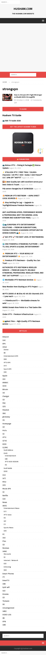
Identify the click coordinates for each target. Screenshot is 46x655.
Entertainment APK (11, 356)
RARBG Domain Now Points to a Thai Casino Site (21, 307)
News (4, 502)
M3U (4, 482)
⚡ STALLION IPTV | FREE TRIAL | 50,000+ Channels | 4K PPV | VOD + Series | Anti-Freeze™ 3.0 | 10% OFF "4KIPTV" (22, 175)
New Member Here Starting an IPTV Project (20, 287)
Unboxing (7, 567)
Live (4, 475)
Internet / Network (11, 560)
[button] (42, 20)
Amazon (5, 337)
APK (4, 344)
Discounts (7, 554)
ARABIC (5, 383)
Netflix (5, 496)
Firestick (5, 410)
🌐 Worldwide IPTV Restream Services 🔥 (19, 280)
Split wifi (6, 587)
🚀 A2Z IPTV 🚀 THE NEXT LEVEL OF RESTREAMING (23, 237)
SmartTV (5, 580)
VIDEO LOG (6, 615)
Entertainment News (11, 508)
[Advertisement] (23, 48)
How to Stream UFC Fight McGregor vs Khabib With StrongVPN (28, 95)
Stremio (5, 594)
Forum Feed (24, 159)
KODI (4, 444)
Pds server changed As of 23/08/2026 (17, 189)
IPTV (4, 437)
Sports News (8, 528)
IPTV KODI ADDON (11, 462)
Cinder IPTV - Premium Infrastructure (17, 314)
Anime (6, 350)
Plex (4, 541)
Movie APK (6, 489)
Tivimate (5, 601)
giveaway (6, 417)
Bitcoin (5, 389)
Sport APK (7, 369)
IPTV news (8, 515)
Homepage (6, 424)
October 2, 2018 (22, 100)
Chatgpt (5, 396)
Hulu (4, 430)
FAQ (4, 403)
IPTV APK (7, 362)
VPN (4, 621)
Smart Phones (8, 574)
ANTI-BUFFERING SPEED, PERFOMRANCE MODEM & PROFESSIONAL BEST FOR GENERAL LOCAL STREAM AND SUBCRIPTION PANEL (22, 215)
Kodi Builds (8, 468)
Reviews (5, 548)
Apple (4, 376)
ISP (5, 521)
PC (3, 534)
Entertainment (10, 456)
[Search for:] (10, 2)
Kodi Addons (8, 450)
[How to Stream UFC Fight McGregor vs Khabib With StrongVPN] (7, 97)
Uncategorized (8, 608)
